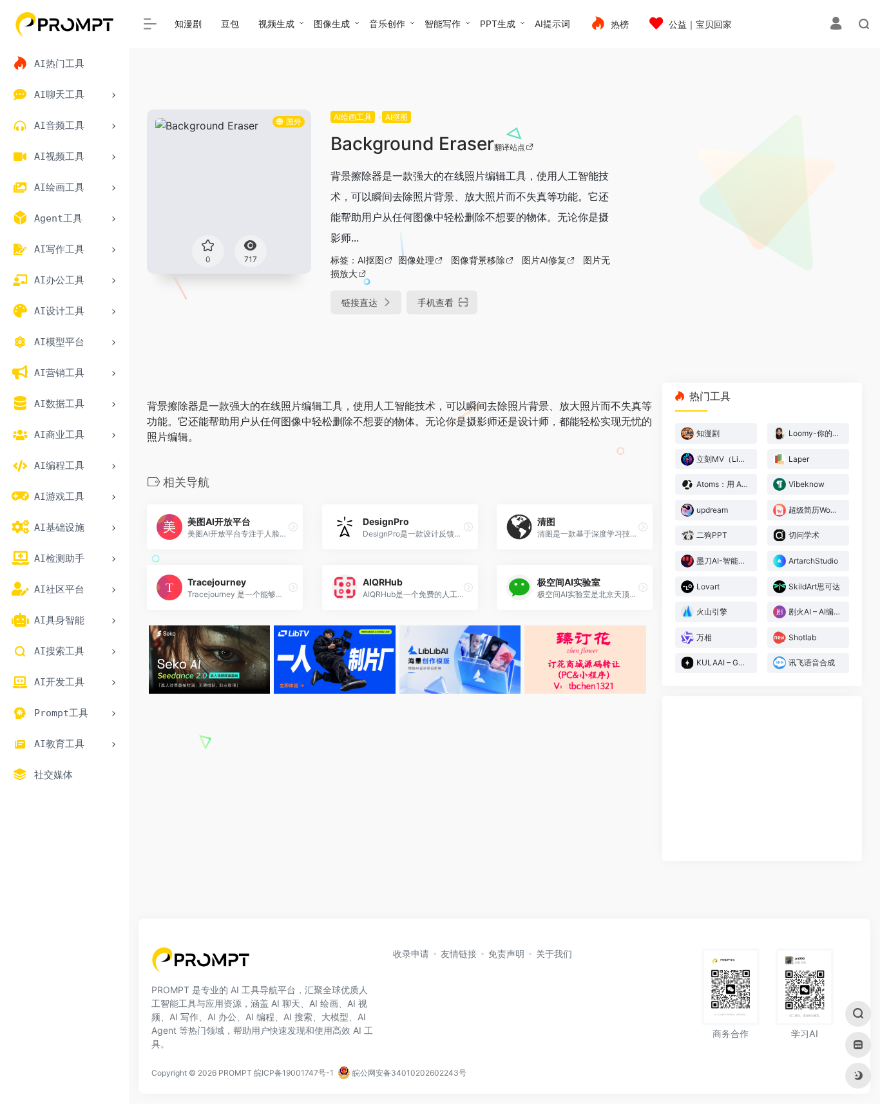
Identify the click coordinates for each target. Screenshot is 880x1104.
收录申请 (411, 953)
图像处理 (416, 259)
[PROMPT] (200, 963)
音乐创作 (387, 23)
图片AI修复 (544, 259)
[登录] (836, 25)
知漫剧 (188, 23)
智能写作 (443, 23)
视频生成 (276, 23)
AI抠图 (396, 117)
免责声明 (506, 953)
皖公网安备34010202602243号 (408, 1073)
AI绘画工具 (353, 117)
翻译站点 (509, 147)
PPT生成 (497, 23)
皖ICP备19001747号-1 (294, 1073)
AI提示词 (552, 23)
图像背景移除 (478, 259)
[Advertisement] (749, 199)
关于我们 (554, 953)
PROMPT (235, 1073)
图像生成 (332, 23)
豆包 (230, 23)
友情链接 (459, 953)
